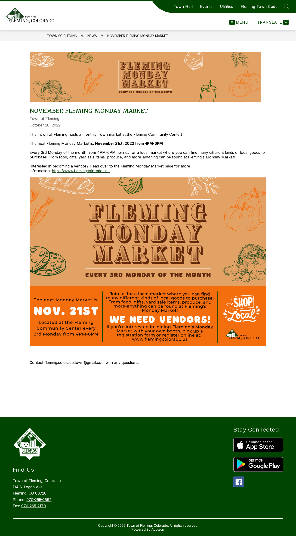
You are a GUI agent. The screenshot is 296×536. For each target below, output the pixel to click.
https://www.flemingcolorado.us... (81, 170)
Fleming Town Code (259, 6)
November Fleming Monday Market (137, 36)
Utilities (226, 6)
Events (206, 6)
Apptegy (158, 529)
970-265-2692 (38, 499)
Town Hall (183, 6)
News (92, 36)
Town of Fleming (62, 36)
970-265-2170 (33, 506)
